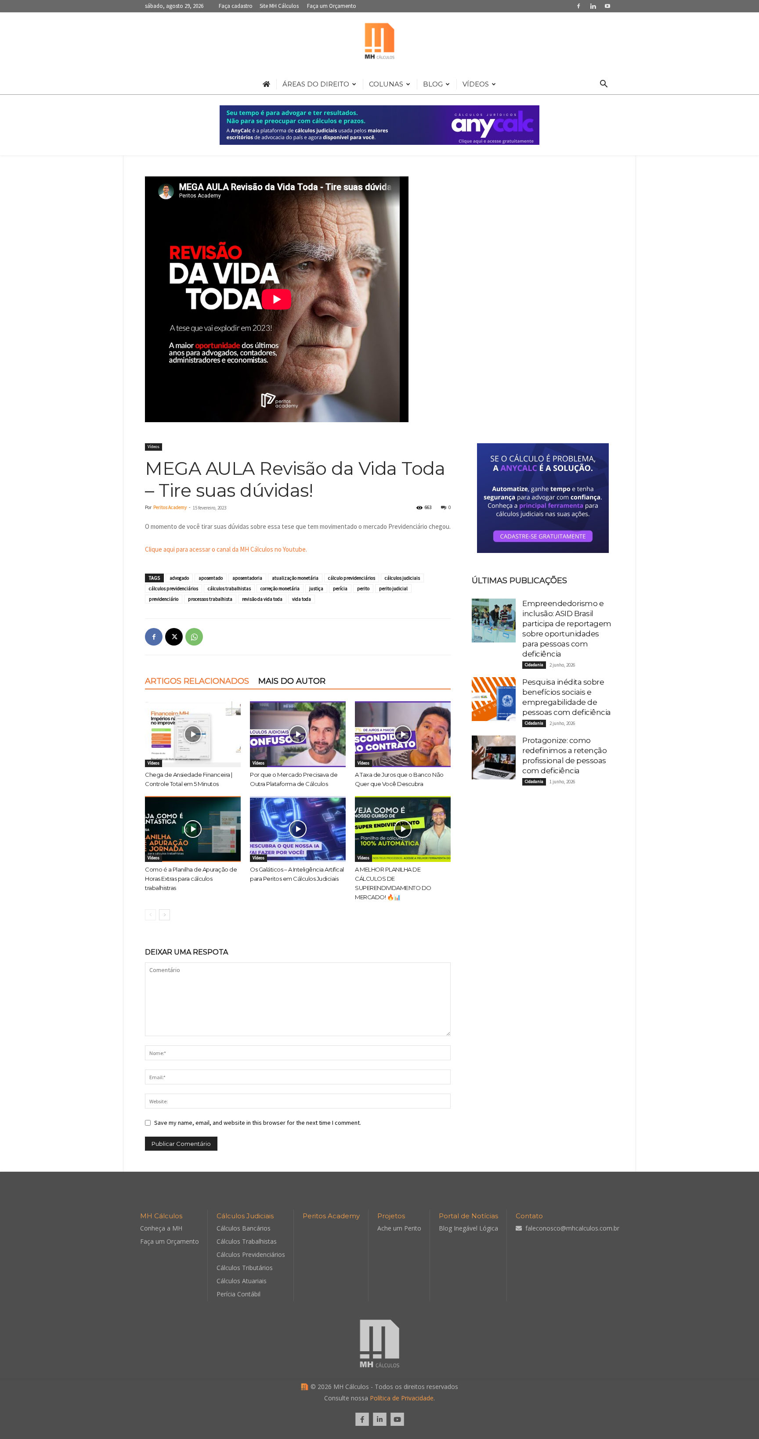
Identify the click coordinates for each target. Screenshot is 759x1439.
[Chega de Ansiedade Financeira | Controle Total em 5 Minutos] (193, 734)
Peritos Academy (170, 507)
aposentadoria (247, 578)
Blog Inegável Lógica (468, 1228)
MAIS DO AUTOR (291, 681)
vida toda (301, 599)
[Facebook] (578, 6)
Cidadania (534, 664)
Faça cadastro (236, 6)
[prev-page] (150, 914)
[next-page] (164, 914)
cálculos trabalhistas (229, 588)
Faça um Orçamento (331, 6)
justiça (316, 588)
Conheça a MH (161, 1228)
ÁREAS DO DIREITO (315, 84)
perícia (340, 588)
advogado (179, 578)
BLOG (433, 84)
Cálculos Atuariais (242, 1281)
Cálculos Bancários (244, 1228)
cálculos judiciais (402, 578)
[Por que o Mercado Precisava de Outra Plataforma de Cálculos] (298, 734)
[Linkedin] (593, 6)
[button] (603, 85)
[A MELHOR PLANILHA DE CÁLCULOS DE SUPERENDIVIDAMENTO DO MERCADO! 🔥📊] (403, 829)
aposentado (211, 578)
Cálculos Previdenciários (251, 1254)
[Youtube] (607, 6)
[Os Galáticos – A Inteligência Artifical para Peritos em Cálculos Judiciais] (298, 829)
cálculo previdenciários (351, 578)
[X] (174, 637)
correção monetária (280, 588)
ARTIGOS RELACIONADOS (197, 681)
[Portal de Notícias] (379, 43)
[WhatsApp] (194, 637)
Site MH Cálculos (279, 6)
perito (363, 588)
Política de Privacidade (402, 1398)
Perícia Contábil (238, 1294)
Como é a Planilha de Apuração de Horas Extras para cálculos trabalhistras (191, 878)
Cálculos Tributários (245, 1267)
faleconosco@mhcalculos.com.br (572, 1228)
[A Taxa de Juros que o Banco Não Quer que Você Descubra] (403, 734)
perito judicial (393, 588)
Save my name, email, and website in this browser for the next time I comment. (257, 1123)
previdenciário (163, 599)
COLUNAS (386, 84)
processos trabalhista (210, 599)
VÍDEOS (476, 84)
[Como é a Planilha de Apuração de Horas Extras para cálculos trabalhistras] (193, 829)
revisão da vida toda (262, 599)
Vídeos (153, 446)
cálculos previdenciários (173, 588)
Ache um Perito (399, 1228)
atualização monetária (295, 578)
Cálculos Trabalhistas (247, 1241)
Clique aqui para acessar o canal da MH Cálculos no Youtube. (226, 549)
